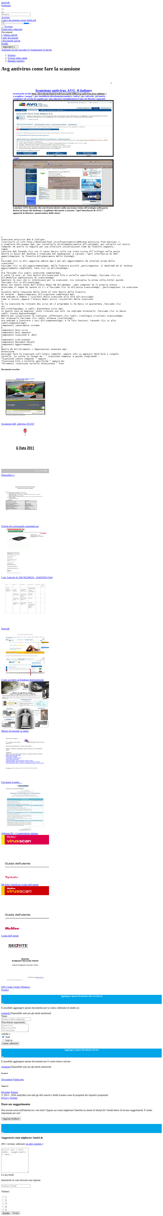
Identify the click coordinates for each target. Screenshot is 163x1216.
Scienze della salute (17, 58)
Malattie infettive (16, 61)
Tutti (7, 1037)
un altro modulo (34, 1144)
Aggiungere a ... (10, 47)
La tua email (7, 1174)
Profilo (4, 43)
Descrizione (13, 1022)
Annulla (6, 1213)
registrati (6, 1013)
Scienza (11, 55)
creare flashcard (28, 20)
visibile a (5, 1034)
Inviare (16, 1213)
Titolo (4, 1016)
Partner (14, 1092)
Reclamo (5, 1092)
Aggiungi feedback (11, 1119)
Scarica (5, 990)
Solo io (8, 1040)
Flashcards (7, 29)
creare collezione (10, 1043)
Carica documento (10, 20)
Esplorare (6, 5)
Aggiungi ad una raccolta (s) (15, 49)
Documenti (6, 1079)
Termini (13, 1098)
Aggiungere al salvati (41, 49)
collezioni (17, 29)
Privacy (5, 1098)
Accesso (5, 17)
